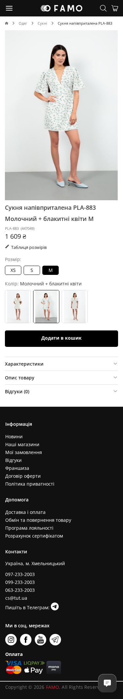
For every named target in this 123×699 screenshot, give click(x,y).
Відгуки (13, 460)
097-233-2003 (20, 574)
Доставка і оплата (25, 512)
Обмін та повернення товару (38, 520)
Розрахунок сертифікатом (34, 536)
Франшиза (17, 468)
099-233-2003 (20, 582)
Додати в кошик (61, 338)
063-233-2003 (20, 590)
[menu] (9, 7)
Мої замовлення (23, 452)
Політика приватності (29, 484)
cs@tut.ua (16, 598)
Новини (14, 436)
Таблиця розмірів (28, 247)
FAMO (52, 687)
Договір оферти (23, 476)
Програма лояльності (29, 528)
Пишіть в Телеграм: (28, 607)
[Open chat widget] (107, 683)
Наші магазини (22, 444)
